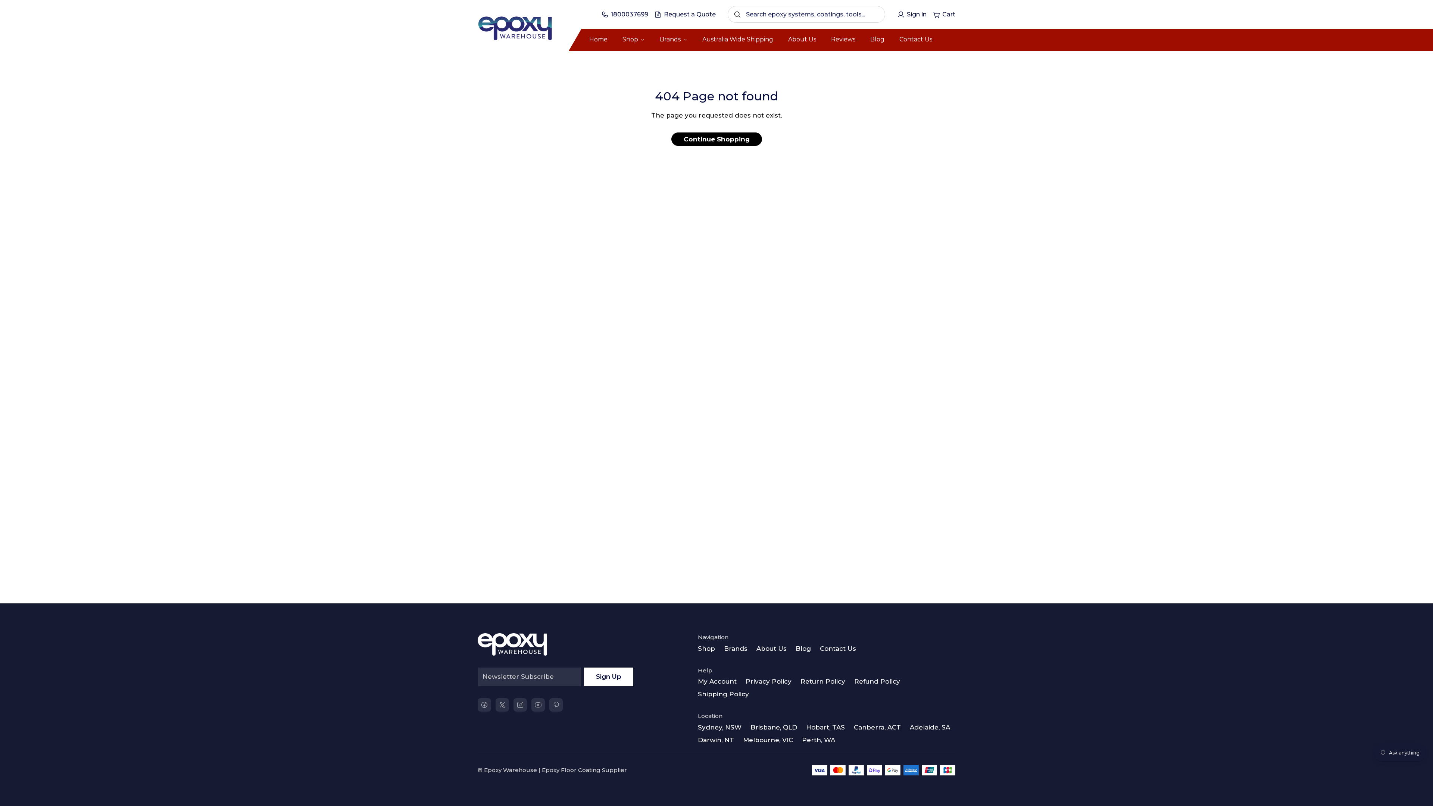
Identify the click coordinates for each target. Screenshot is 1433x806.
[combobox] (806, 14)
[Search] (737, 14)
